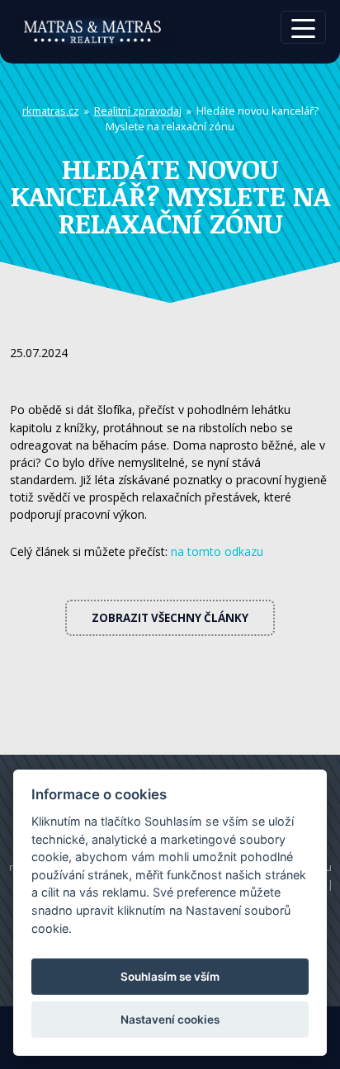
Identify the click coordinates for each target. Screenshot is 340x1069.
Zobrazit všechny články (170, 617)
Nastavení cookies (170, 1019)
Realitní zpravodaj (138, 110)
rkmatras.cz (50, 110)
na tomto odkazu (217, 551)
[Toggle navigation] (303, 27)
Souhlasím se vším (170, 976)
